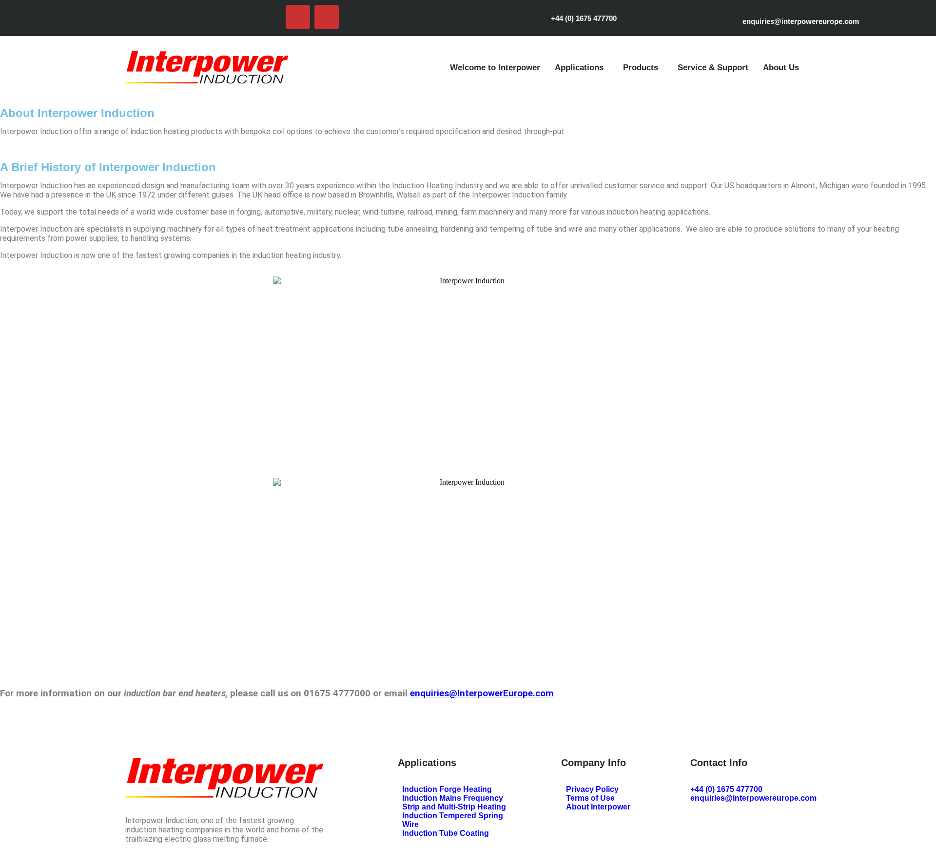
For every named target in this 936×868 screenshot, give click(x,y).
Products (640, 67)
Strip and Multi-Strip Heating (454, 807)
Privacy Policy (592, 789)
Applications (579, 67)
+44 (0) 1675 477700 (584, 18)
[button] (581, 67)
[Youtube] (298, 17)
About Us (781, 67)
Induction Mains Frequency (452, 798)
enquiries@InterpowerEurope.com (482, 693)
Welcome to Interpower (495, 67)
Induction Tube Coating (445, 833)
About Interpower (598, 807)
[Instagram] (326, 17)
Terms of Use (590, 798)
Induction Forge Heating (447, 789)
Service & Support (713, 67)
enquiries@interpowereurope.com (800, 21)
